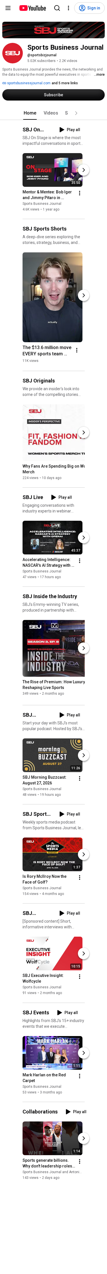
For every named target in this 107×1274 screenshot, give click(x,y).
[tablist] (53, 113)
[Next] (83, 170)
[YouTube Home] (32, 8)
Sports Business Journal (42, 204)
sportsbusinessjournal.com (28, 83)
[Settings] (68, 8)
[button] (76, 113)
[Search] (57, 8)
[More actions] (79, 193)
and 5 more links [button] (65, 83)
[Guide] (8, 8)
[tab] (30, 113)
